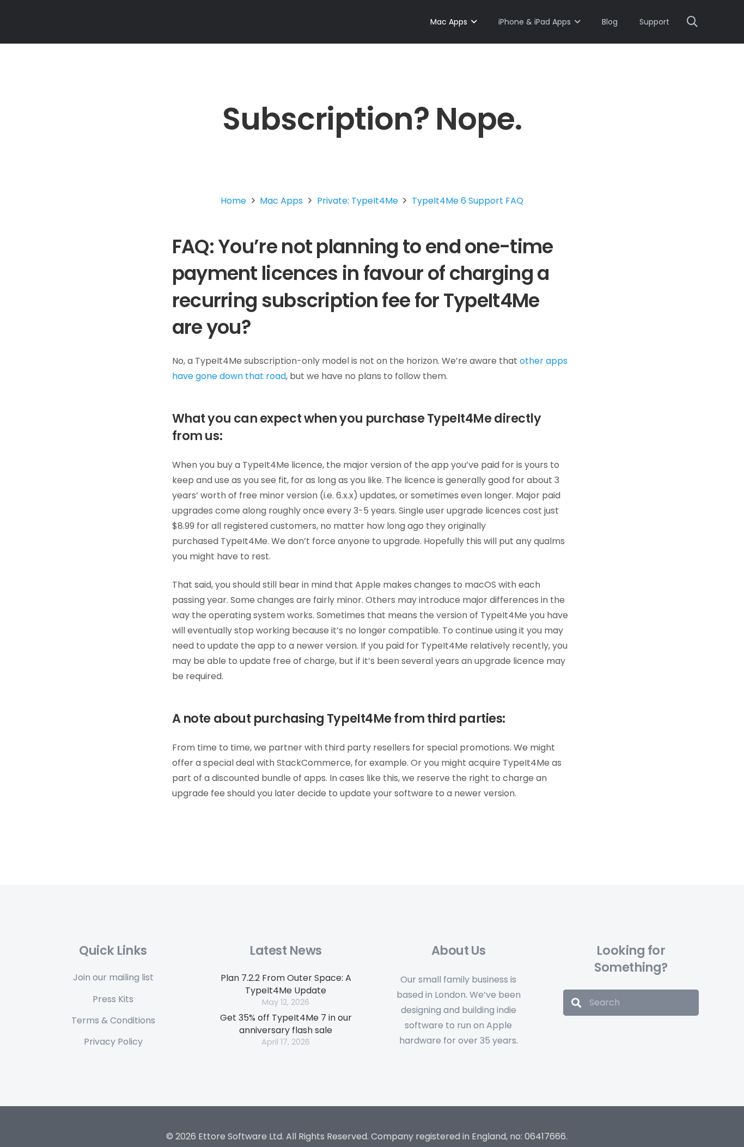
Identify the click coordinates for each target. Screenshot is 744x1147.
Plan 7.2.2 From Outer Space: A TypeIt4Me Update (286, 984)
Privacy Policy (113, 1041)
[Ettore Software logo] (195, 20)
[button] (474, 22)
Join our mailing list (113, 977)
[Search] (576, 1003)
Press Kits (113, 999)
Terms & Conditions (113, 1020)
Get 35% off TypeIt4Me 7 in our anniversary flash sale (286, 1023)
